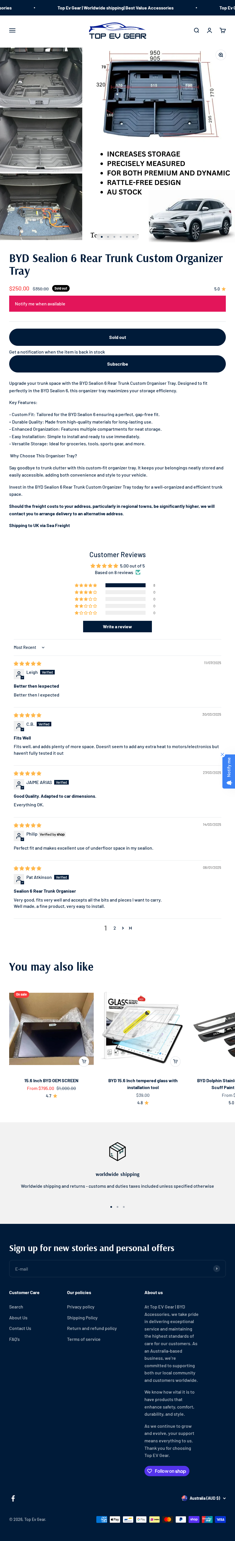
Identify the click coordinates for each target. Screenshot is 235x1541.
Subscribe (117, 363)
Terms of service (84, 1339)
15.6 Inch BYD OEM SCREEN (51, 1080)
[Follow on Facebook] (13, 1498)
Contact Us (20, 1328)
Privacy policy (81, 1306)
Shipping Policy (82, 1317)
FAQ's (14, 1339)
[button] (86, 585)
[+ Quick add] (84, 1061)
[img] (27, 663)
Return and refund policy (92, 1328)
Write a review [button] (117, 626)
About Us (18, 1317)
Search (16, 1306)
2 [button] (114, 928)
